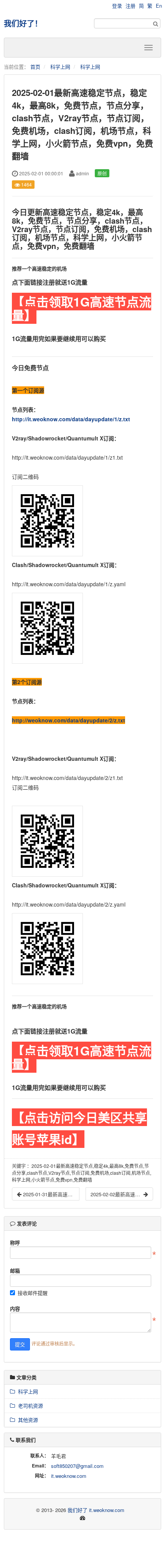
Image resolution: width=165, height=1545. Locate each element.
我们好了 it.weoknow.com (96, 1510)
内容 (15, 1308)
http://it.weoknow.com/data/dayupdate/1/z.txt (71, 419)
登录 (117, 5)
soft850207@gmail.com (77, 1465)
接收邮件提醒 (33, 1292)
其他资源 (26, 1419)
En (159, 5)
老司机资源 (29, 1405)
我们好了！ (23, 23)
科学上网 (60, 66)
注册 (130, 5)
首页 (35, 66)
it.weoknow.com (68, 1475)
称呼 (15, 1242)
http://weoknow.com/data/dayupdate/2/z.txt (68, 720)
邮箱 (15, 1270)
